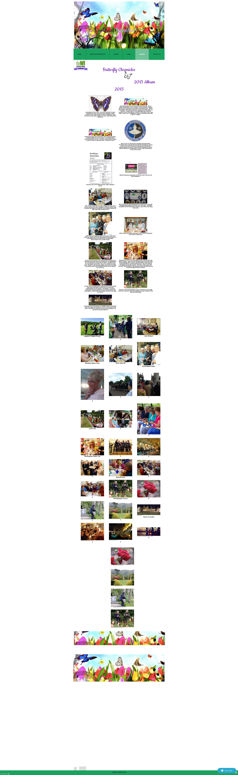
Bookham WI (119, 30)
